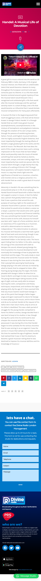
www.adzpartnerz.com (25, 569)
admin (15, 361)
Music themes (17, 367)
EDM (8, 367)
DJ (20, 17)
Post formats (30, 370)
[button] (38, 4)
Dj (3, 367)
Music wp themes (8, 370)
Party (20, 370)
